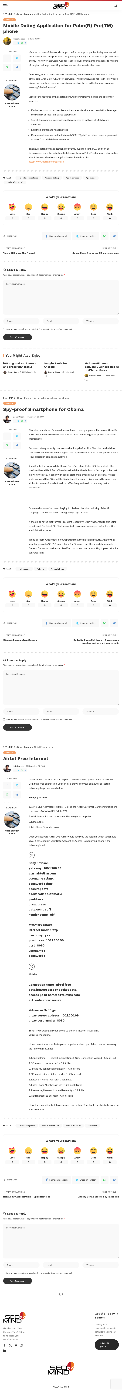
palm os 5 (91, 178)
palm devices (73, 178)
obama (41, 569)
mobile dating (52, 178)
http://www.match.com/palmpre (46, 161)
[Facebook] (15, 43)
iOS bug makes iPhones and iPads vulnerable (19, 365)
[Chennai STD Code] (12, 92)
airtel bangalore (27, 1126)
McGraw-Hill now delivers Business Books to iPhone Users (102, 367)
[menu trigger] (6, 5)
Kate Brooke (18, 766)
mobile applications (29, 178)
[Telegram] (25, 43)
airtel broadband (51, 1126)
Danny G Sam (54, 372)
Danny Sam (12, 372)
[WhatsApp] (22, 43)
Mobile (9, 20)
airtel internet (74, 1126)
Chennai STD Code (12, 105)
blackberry (25, 569)
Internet (93, 1126)
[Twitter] (18, 43)
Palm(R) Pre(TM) (15, 182)
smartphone (58, 569)
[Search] (115, 5)
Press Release (19, 39)
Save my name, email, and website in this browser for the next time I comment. (39, 329)
